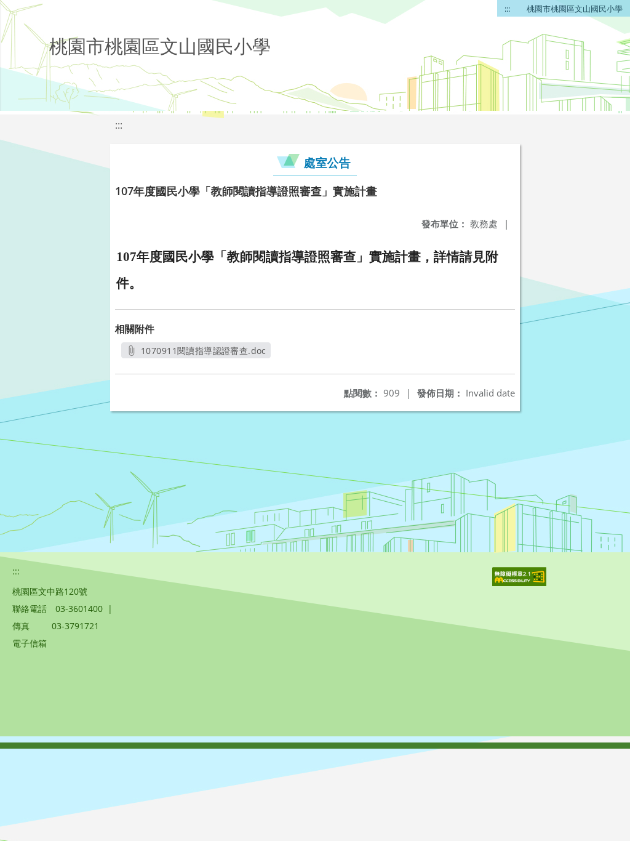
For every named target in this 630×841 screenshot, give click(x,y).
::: (507, 8)
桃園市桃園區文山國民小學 (575, 8)
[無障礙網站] (520, 583)
